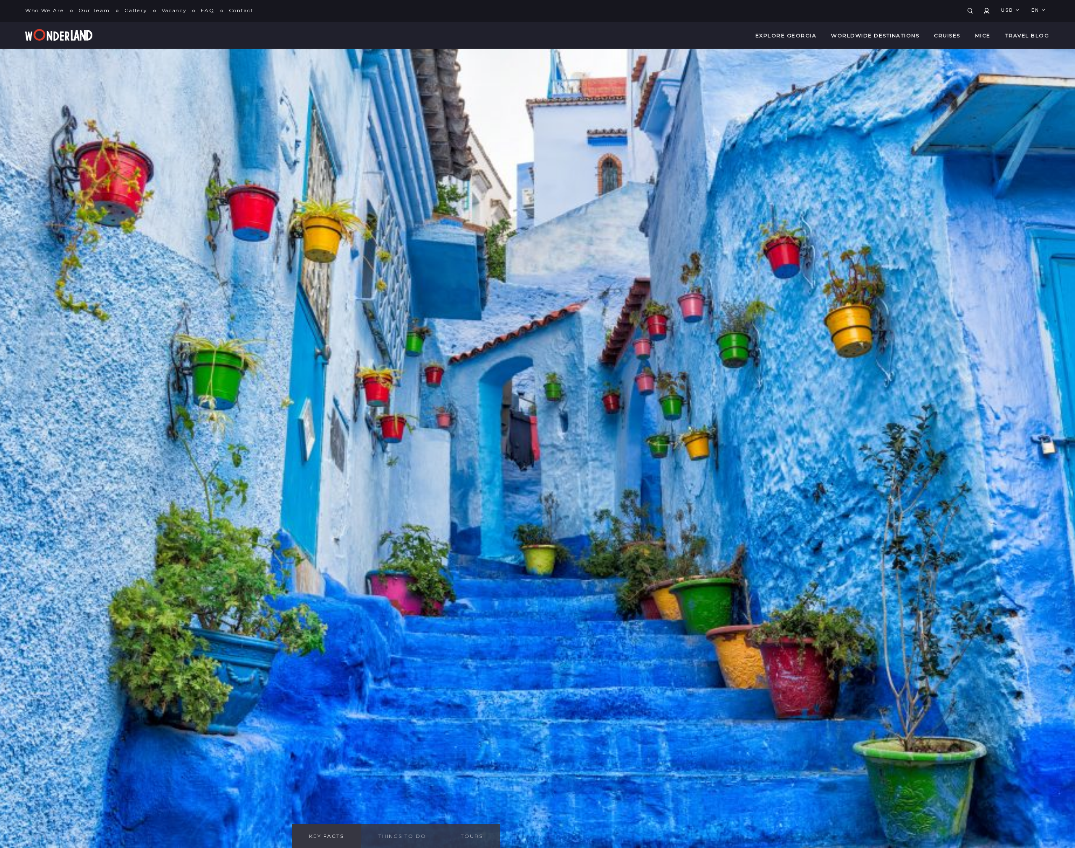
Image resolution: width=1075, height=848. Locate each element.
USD (1008, 10)
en (1036, 10)
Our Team (94, 10)
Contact (241, 10)
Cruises (947, 35)
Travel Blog (1027, 35)
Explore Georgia (786, 35)
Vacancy (174, 10)
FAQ (207, 10)
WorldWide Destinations (875, 35)
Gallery (135, 10)
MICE (983, 35)
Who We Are (44, 10)
